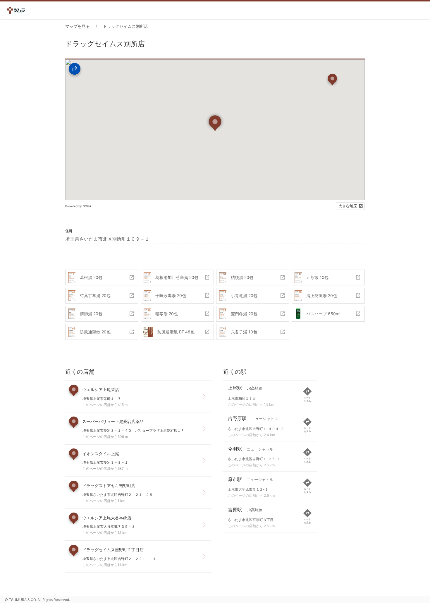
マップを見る (77, 26)
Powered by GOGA (78, 206)
